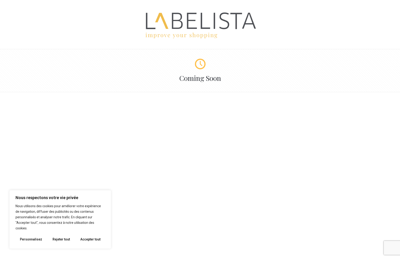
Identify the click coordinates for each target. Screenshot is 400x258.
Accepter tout (90, 239)
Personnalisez (31, 239)
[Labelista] (200, 37)
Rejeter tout (61, 239)
